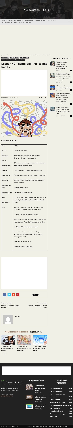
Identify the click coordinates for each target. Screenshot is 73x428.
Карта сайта (43, 426)
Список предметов (9, 20)
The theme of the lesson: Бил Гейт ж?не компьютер (24, 348)
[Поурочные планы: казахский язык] (29, 406)
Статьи (28, 23)
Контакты (36, 426)
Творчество (51, 20)
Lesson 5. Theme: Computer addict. (37, 306)
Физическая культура (58, 414)
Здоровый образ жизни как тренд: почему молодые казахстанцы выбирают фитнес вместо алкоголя (63, 97)
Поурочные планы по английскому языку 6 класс (13, 59)
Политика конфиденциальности (58, 426)
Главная (29, 426)
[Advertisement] (36, 38)
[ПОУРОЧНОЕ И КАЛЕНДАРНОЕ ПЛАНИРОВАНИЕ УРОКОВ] (36, 9)
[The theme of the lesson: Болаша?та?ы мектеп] (8, 340)
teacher (5, 97)
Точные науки (40, 20)
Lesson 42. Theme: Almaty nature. (10, 306)
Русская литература (57, 402)
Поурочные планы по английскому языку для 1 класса (41, 397)
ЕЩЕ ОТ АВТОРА (36, 332)
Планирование (11, 55)
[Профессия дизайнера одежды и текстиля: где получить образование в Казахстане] (52, 75)
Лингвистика (7, 23)
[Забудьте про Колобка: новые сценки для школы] (52, 87)
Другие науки (19, 23)
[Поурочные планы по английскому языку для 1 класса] (29, 397)
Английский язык (22, 55)
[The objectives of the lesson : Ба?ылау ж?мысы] (40, 340)
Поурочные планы (24, 57)
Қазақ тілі (53, 417)
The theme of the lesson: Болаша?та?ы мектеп (8, 348)
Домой (3, 55)
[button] (69, 21)
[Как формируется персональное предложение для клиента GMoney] (52, 63)
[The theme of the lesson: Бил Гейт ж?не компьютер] (24, 340)
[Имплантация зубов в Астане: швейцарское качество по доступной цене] (52, 109)
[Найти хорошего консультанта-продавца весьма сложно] (29, 387)
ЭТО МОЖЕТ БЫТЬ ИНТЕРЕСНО (16, 332)
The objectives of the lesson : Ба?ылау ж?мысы (39, 348)
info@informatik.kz (7, 396)
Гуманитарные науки (25, 20)
